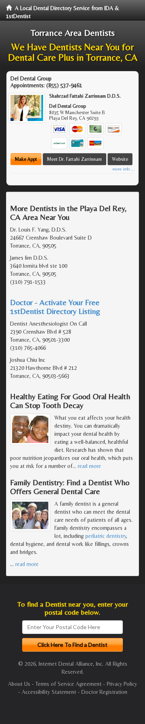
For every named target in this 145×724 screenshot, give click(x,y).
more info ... (123, 169)
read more (89, 466)
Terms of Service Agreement (68, 684)
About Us (19, 684)
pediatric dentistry (105, 536)
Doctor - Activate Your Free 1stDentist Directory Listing (55, 306)
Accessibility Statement (49, 692)
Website (120, 159)
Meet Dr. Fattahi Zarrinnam (74, 159)
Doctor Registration (104, 692)
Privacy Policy (122, 684)
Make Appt (26, 159)
